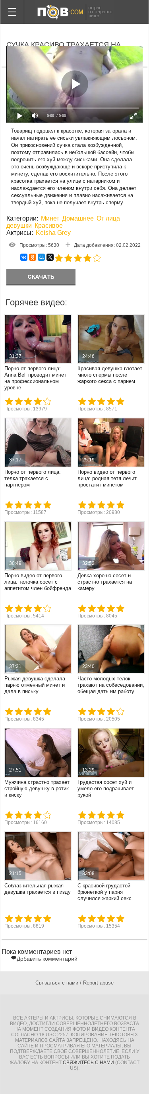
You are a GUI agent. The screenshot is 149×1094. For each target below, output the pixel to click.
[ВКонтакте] (23, 257)
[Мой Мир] (41, 257)
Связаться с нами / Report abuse (74, 983)
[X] (50, 257)
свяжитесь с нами (88, 1062)
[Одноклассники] (32, 257)
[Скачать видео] (40, 277)
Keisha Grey (53, 232)
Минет (50, 218)
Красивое (49, 225)
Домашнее (78, 218)
